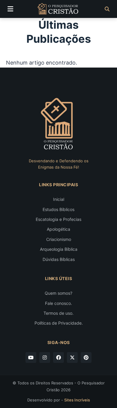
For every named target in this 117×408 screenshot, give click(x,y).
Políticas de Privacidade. (58, 323)
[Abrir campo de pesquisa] (107, 9)
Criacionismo (58, 239)
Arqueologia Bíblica (58, 249)
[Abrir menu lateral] (10, 9)
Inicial (58, 199)
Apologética (58, 229)
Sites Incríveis (77, 400)
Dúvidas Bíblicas (59, 259)
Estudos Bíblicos (58, 209)
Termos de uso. (59, 313)
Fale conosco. (58, 303)
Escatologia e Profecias (58, 219)
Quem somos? (58, 293)
